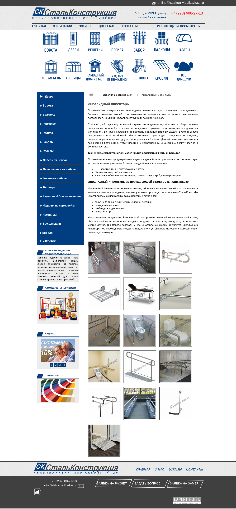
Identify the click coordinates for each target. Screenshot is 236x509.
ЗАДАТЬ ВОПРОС (147, 483)
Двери (74, 42)
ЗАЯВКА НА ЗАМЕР (184, 483)
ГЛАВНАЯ (39, 26)
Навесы (184, 42)
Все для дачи (184, 70)
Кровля (162, 70)
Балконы (162, 42)
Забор (140, 42)
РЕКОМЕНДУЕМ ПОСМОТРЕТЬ (178, 26)
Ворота (52, 42)
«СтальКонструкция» (129, 117)
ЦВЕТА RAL (107, 26)
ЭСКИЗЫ (85, 26)
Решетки (96, 42)
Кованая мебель (52, 70)
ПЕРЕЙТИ (42, 406)
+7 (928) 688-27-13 (187, 13)
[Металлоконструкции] (91, 94)
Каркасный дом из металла (96, 70)
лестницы (140, 70)
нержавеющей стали (184, 217)
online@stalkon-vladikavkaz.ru (60, 485)
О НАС (159, 469)
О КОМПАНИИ (62, 26)
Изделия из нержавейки (118, 70)
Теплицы (74, 70)
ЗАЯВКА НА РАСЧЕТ (112, 483)
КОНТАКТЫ (130, 26)
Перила (118, 42)
